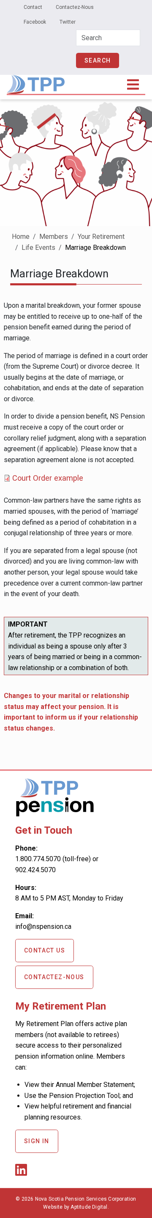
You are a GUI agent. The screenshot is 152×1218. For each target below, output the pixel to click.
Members (53, 237)
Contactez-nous (54, 977)
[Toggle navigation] (133, 84)
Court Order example (47, 478)
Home (21, 237)
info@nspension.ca (43, 926)
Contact (33, 7)
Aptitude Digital (89, 1207)
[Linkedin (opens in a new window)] (22, 1173)
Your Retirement (101, 237)
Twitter (68, 22)
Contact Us (44, 950)
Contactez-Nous (75, 7)
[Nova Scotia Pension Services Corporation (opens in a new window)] (55, 813)
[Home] (36, 80)
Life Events (38, 248)
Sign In (36, 1141)
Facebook (35, 22)
